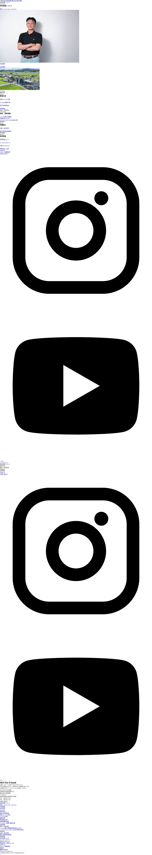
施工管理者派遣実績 (5, 834)
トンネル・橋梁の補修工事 (7, 823)
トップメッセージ (5, 839)
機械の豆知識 (4, 849)
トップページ (4, 462)
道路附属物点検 (4, 821)
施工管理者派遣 (4, 813)
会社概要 (2, 808)
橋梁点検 (2, 818)
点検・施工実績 (4, 833)
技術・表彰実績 (4, 467)
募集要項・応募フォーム (7, 843)
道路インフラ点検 (5, 814)
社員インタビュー (5, 841)
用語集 (2, 848)
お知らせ (2, 150)
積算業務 (2, 824)
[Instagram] (76, 306)
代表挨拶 (2, 806)
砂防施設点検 (4, 819)
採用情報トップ (4, 838)
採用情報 (2, 471)
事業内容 (2, 466)
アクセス (2, 809)
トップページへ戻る (5, 789)
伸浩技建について (5, 464)
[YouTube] (76, 458)
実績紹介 (2, 469)
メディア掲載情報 (5, 152)
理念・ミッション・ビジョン (8, 804)
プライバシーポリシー (6, 851)
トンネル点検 (4, 816)
